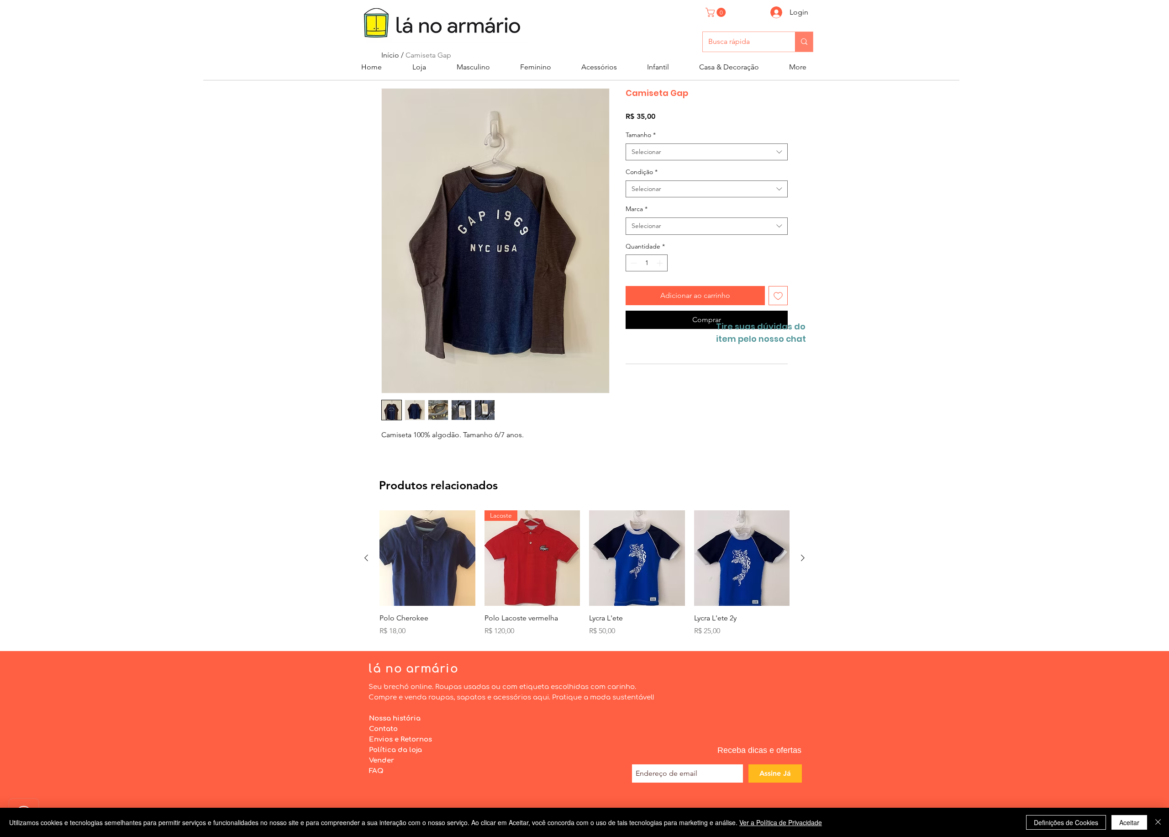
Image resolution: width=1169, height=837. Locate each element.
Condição (642, 172)
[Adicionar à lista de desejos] (778, 295)
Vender (381, 760)
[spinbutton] (646, 263)
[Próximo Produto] (802, 557)
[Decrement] (632, 263)
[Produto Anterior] (366, 557)
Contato (383, 729)
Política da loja (395, 750)
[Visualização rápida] (427, 558)
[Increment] (660, 263)
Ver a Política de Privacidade (780, 822)
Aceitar (1129, 822)
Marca (637, 209)
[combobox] (707, 152)
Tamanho (641, 135)
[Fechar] (1158, 822)
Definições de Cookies (1066, 822)
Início (390, 55)
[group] (584, 573)
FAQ (376, 771)
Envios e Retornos (400, 739)
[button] (717, 12)
